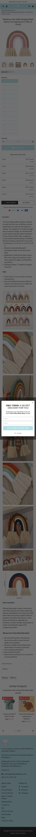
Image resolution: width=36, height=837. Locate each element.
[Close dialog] (32, 402)
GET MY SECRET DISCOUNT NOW (18, 428)
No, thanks (18, 433)
